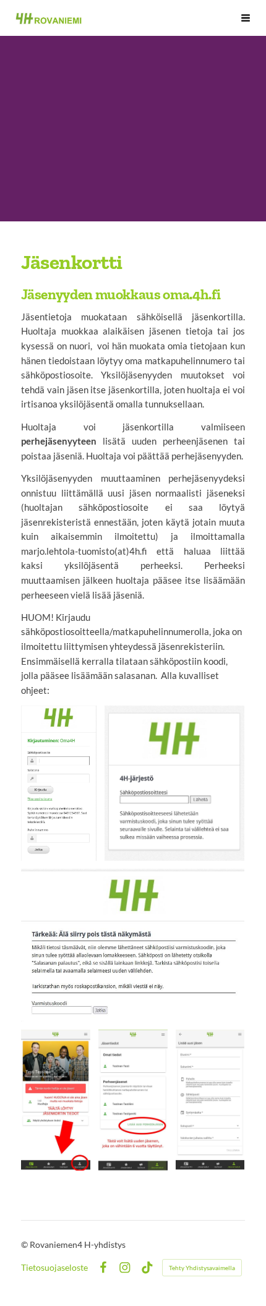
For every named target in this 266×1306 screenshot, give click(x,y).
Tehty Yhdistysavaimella (202, 1267)
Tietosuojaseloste (54, 1267)
